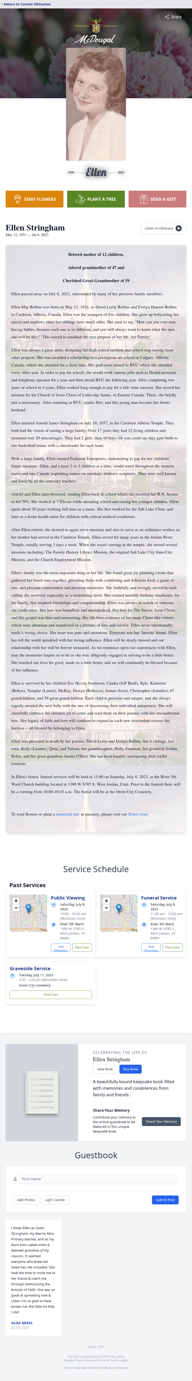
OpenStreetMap (101, 1368)
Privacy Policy (83, 1360)
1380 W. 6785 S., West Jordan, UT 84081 (72, 933)
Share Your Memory (161, 1121)
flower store (138, 814)
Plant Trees (82, 947)
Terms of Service (109, 1360)
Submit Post (165, 1200)
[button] (28, 908)
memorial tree (68, 814)
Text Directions (60, 948)
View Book (105, 1069)
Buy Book (130, 1069)
